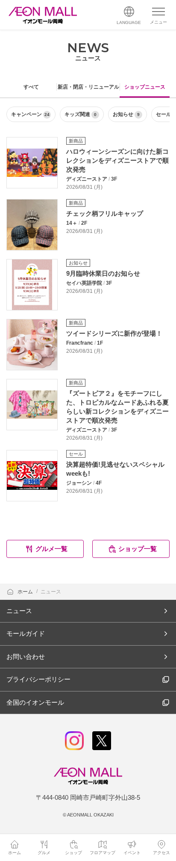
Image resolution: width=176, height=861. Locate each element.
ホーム (26, 592)
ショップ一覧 (137, 548)
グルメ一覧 (51, 548)
